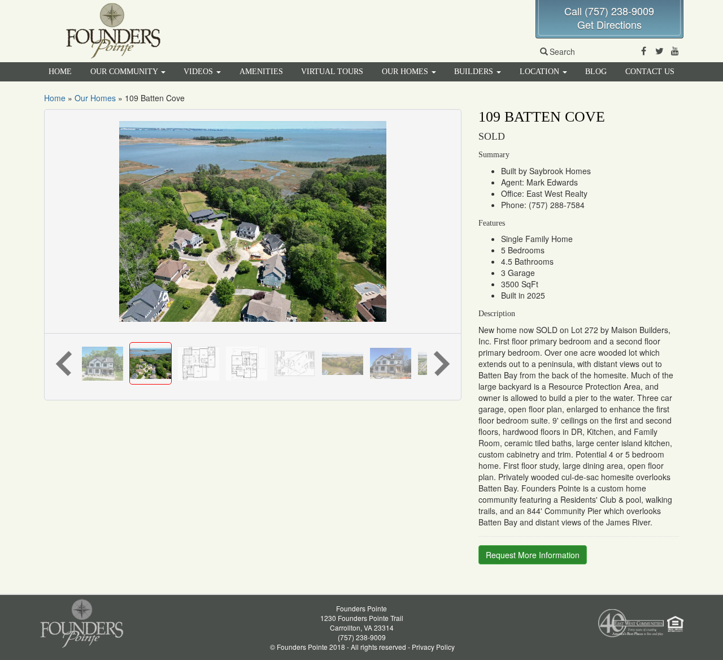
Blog (596, 71)
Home (60, 71)
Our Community (125, 71)
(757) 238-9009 (362, 637)
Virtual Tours (332, 71)
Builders (474, 71)
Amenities (261, 71)
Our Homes (406, 71)
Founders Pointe (361, 608)
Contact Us (649, 71)
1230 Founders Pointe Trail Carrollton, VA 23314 (361, 622)
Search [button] (562, 51)
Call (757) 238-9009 (609, 10)
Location (540, 71)
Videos (199, 71)
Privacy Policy (433, 647)
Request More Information (533, 554)
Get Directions (609, 24)
